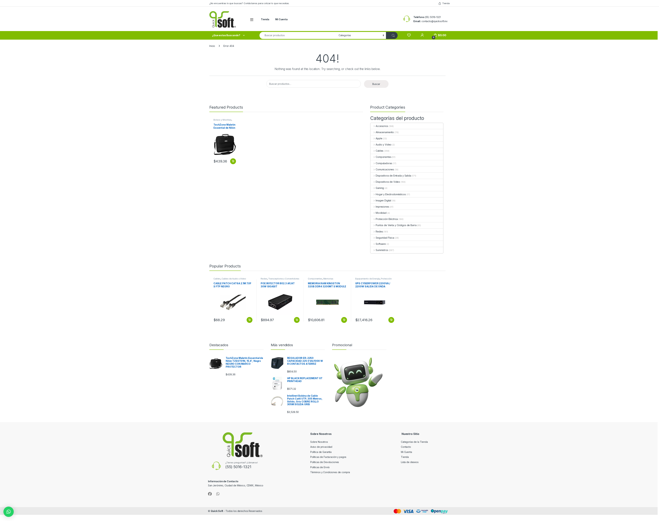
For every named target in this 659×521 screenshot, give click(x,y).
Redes (379, 231)
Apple (379, 138)
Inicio (212, 45)
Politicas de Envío (320, 467)
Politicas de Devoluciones (324, 462)
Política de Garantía (321, 451)
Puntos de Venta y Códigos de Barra (396, 225)
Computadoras (384, 163)
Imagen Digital (383, 200)
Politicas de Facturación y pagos (328, 456)
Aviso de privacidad (321, 446)
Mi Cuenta (281, 19)
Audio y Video (383, 144)
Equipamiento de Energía (367, 278)
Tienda (446, 3)
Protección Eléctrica (387, 219)
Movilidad (381, 212)
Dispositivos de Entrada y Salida (393, 175)
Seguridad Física (385, 237)
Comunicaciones (385, 169)
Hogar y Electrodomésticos (391, 194)
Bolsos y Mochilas (222, 120)
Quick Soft (217, 511)
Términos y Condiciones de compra (330, 472)
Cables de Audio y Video (234, 278)
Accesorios (382, 126)
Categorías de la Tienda (414, 441)
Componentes (383, 156)
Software (381, 243)
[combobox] (298, 35)
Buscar (376, 84)
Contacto (406, 446)
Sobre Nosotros (319, 441)
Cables (379, 150)
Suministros (382, 250)
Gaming (380, 187)
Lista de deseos (410, 462)
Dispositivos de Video (388, 181)
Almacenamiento (385, 132)
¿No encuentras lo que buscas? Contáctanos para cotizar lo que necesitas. (249, 3)
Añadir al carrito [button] (232, 161)
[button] (8, 512)
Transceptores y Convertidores (283, 278)
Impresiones (382, 206)
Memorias (328, 278)
